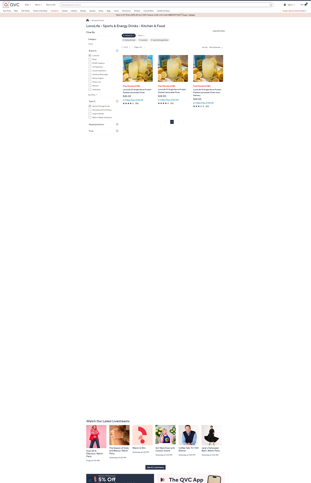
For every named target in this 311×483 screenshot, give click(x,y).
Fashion (74, 11)
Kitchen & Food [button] (130, 40)
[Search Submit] (271, 5)
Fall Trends (25, 11)
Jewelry (92, 11)
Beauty (83, 11)
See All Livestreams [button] (155, 467)
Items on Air (50, 5)
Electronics (126, 11)
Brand (92, 50)
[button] (285, 4)
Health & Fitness (163, 11)
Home (116, 11)
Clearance (54, 11)
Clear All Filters (219, 31)
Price (91, 131)
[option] (155, 14)
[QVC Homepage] (87, 20)
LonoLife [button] (144, 40)
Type (92, 101)
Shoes (101, 11)
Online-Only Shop (40, 11)
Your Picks (7, 11)
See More (92, 95)
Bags (109, 11)
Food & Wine (149, 11)
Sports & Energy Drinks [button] (160, 40)
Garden (65, 11)
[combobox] (164, 5)
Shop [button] (27, 5)
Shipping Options (96, 124)
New (16, 11)
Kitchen (137, 11)
